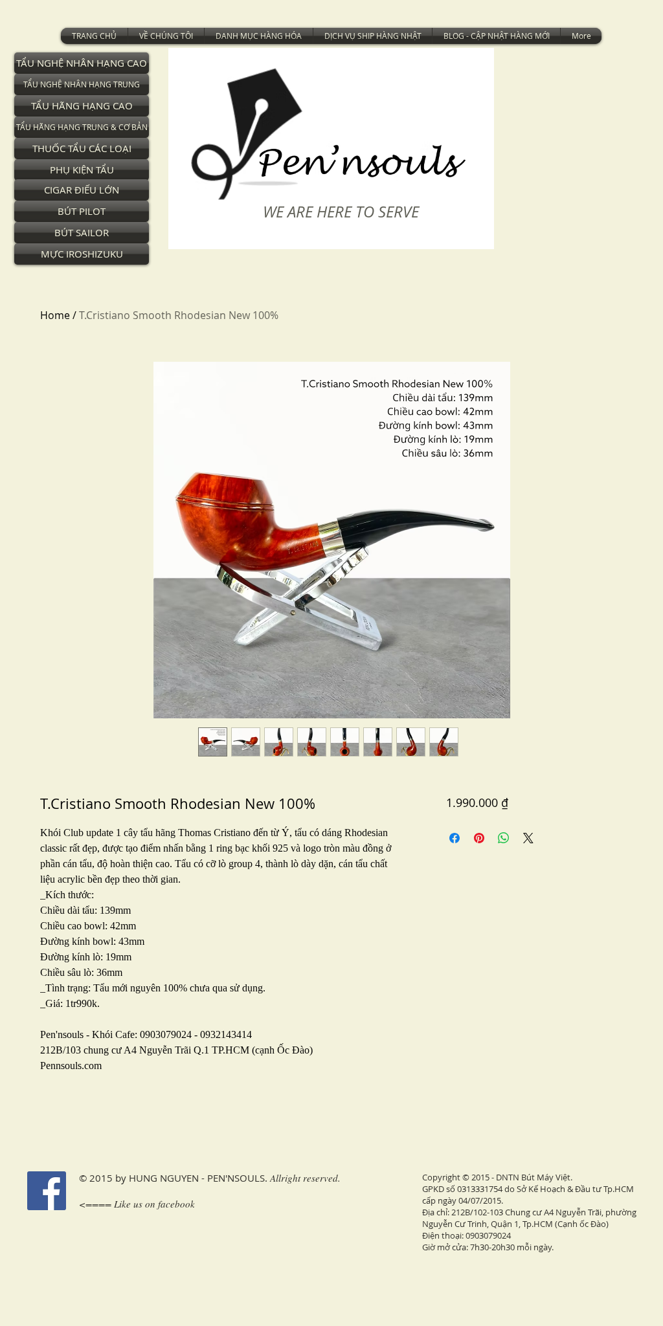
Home (55, 315)
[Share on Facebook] (454, 838)
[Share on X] (528, 838)
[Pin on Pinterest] (479, 838)
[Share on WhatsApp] (503, 838)
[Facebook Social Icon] (46, 1190)
